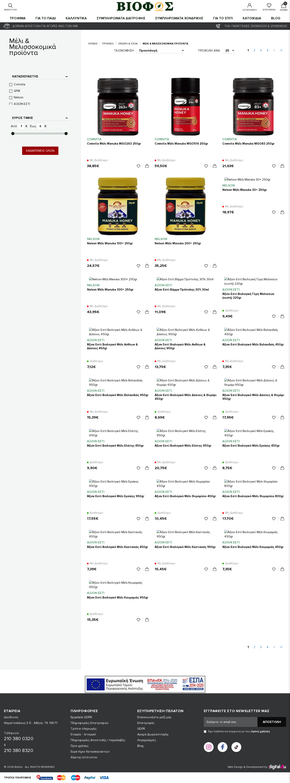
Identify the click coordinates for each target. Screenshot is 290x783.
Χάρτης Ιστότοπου (84, 757)
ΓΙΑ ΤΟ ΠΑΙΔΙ (46, 18)
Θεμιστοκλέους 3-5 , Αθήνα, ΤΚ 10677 (31, 723)
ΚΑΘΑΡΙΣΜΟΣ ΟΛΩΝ (40, 151)
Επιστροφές (145, 723)
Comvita (19, 84)
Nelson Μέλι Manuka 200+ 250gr (178, 243)
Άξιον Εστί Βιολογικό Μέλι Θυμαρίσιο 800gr (253, 496)
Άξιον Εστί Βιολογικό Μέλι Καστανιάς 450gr (117, 547)
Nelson (18, 97)
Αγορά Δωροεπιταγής (152, 734)
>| (281, 50)
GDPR (141, 728)
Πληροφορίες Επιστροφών (90, 723)
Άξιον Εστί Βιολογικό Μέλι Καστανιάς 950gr (185, 547)
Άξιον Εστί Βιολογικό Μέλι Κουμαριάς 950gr (117, 597)
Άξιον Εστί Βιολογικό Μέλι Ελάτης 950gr (183, 445)
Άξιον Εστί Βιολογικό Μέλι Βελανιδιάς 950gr (118, 395)
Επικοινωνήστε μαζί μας (154, 717)
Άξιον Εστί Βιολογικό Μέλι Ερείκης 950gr (115, 496)
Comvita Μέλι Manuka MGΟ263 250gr (114, 143)
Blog (275, 18)
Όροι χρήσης (80, 746)
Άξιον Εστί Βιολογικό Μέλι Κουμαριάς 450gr (253, 547)
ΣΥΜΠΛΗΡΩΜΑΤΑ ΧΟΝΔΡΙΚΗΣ (179, 18)
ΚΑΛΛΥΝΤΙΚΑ (76, 18)
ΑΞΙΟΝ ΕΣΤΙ (22, 104)
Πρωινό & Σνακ (128, 43)
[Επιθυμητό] (140, 166)
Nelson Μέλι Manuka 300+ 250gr (110, 289)
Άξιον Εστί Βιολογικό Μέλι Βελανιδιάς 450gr (253, 344)
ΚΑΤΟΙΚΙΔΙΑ (252, 18)
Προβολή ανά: (209, 50)
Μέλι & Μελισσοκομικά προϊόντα (165, 43)
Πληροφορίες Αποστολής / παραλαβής (98, 740)
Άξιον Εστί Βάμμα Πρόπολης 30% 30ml (182, 289)
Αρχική (92, 43)
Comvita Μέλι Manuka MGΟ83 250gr (248, 143)
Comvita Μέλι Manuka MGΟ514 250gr (181, 143)
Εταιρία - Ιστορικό (83, 734)
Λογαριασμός (146, 740)
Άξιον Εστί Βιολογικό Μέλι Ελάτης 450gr (115, 445)
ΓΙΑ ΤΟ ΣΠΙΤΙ (223, 18)
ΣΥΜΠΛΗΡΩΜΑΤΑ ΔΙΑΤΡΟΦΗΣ (121, 18)
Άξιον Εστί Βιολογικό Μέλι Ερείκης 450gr (251, 445)
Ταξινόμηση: (124, 50)
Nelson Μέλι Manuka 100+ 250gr (110, 243)
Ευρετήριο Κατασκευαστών (90, 751)
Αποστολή (272, 722)
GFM (17, 91)
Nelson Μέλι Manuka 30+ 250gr (244, 190)
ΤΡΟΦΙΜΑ (18, 18)
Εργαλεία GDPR (81, 717)
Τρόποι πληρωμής (84, 728)
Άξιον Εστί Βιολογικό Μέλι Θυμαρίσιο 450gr (185, 496)
